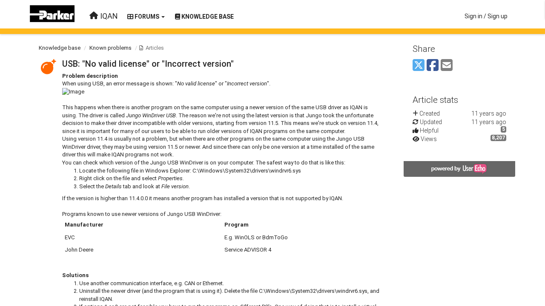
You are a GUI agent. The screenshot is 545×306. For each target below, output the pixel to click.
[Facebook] (433, 65)
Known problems (110, 48)
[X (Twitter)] (419, 65)
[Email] (447, 65)
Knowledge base (59, 48)
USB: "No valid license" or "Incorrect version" (148, 64)
